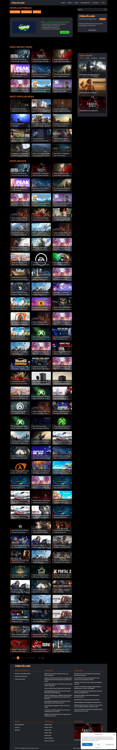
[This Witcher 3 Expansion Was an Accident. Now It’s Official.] (20, 244)
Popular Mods (47, 730)
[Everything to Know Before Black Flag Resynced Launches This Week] (20, 348)
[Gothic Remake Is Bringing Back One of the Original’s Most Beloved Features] (20, 214)
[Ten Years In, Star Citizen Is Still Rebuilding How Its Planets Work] (41, 71)
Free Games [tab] (102, 58)
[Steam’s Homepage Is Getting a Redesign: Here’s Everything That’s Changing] (20, 616)
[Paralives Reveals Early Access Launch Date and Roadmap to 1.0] (62, 497)
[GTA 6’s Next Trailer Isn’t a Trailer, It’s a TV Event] (62, 85)
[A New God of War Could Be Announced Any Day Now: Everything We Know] (41, 601)
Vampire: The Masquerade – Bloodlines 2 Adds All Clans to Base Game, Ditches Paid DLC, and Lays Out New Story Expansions (58, 697)
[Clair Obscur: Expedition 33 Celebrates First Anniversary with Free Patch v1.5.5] (62, 556)
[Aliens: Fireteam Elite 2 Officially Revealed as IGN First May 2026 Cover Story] (41, 527)
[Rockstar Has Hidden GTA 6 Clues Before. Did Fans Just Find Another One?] (20, 85)
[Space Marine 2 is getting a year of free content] (62, 150)
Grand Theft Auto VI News (21, 676)
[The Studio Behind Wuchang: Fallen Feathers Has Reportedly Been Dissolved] (20, 601)
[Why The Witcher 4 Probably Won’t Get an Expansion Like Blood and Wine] (20, 437)
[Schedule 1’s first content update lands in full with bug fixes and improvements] (20, 105)
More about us (92, 30)
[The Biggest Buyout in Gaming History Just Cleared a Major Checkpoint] (41, 259)
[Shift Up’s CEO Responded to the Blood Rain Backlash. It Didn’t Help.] (62, 214)
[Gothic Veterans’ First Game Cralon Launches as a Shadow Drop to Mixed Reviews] (62, 527)
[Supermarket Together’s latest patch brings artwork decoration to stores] (20, 135)
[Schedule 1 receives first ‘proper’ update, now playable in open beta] (62, 105)
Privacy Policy (76, 748)
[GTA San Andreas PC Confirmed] (20, 120)
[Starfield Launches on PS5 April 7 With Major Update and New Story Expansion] (62, 646)
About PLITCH (64, 32)
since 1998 (102, 19)
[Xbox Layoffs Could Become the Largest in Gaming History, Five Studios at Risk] (41, 333)
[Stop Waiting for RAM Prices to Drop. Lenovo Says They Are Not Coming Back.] (62, 348)
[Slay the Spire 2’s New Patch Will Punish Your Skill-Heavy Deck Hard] (41, 467)
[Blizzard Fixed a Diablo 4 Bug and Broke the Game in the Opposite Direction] (41, 497)
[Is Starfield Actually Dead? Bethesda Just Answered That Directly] (41, 274)
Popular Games (48, 724)
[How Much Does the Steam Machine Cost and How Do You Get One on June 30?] (62, 378)
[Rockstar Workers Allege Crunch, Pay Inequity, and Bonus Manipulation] (41, 304)
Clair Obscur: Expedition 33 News (23, 673)
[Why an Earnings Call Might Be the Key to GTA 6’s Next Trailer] (62, 244)
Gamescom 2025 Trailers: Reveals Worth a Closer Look (57, 688)
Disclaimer (17, 730)
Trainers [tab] (81, 58)
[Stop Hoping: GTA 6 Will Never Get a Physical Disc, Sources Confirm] (62, 318)
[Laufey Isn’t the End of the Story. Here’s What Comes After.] (20, 259)
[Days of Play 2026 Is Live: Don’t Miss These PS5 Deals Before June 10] (41, 452)
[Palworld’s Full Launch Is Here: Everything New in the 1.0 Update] (20, 333)
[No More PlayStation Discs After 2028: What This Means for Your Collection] (62, 333)
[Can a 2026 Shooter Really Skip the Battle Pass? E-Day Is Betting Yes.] (41, 214)
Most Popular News (26, 11)
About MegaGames (19, 724)
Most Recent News (15, 11)
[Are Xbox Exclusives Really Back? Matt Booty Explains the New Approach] (20, 423)
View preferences (110, 744)
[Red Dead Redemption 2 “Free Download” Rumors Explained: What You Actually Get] (41, 646)
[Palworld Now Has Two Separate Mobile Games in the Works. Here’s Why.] (41, 229)
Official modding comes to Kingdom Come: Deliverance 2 (87, 702)
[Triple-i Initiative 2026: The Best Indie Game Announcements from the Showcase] (62, 586)
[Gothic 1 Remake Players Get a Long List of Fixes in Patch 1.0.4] (62, 229)
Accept (87, 744)
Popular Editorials (48, 738)
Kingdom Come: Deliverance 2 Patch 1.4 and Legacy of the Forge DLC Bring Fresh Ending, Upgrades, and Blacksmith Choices (58, 679)
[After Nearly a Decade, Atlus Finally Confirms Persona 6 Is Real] (62, 423)
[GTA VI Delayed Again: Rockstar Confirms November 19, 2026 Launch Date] (62, 631)
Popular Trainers (48, 727)
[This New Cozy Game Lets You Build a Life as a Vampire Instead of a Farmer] (62, 289)
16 (33, 657)
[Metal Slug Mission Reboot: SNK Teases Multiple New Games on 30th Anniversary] (41, 571)
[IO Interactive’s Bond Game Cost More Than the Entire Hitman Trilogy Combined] (41, 437)
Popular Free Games (49, 740)
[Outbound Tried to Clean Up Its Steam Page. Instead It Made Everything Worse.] (62, 467)
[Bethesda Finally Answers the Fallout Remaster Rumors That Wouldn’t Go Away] (20, 274)
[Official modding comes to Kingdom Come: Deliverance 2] (62, 135)
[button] (114, 734)
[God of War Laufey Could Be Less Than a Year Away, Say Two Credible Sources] (20, 393)
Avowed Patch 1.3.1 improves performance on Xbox (86, 699)
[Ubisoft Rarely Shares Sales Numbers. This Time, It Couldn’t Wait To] (41, 289)
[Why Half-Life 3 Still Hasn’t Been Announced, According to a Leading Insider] (20, 318)
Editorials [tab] (94, 58)
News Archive (37, 11)
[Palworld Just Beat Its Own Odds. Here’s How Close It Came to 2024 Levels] (20, 304)
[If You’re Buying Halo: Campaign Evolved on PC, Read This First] (41, 244)
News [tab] (87, 58)
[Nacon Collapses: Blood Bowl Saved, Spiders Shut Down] (62, 304)
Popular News (47, 735)
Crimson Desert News (20, 679)
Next (42, 657)
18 (39, 657)
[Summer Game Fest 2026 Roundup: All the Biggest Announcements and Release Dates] (62, 408)
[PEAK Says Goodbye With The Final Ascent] (20, 71)
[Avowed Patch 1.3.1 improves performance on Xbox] (41, 135)
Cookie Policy (97, 747)
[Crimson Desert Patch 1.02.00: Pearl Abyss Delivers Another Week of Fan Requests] (62, 616)
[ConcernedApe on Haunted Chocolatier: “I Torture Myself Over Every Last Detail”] (20, 363)
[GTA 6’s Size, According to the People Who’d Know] (62, 274)
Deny (98, 744)
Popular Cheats (48, 732)
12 (30, 657)
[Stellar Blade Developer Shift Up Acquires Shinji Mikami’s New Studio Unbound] (20, 631)
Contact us (17, 727)
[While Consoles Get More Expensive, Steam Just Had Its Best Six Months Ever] (20, 289)
